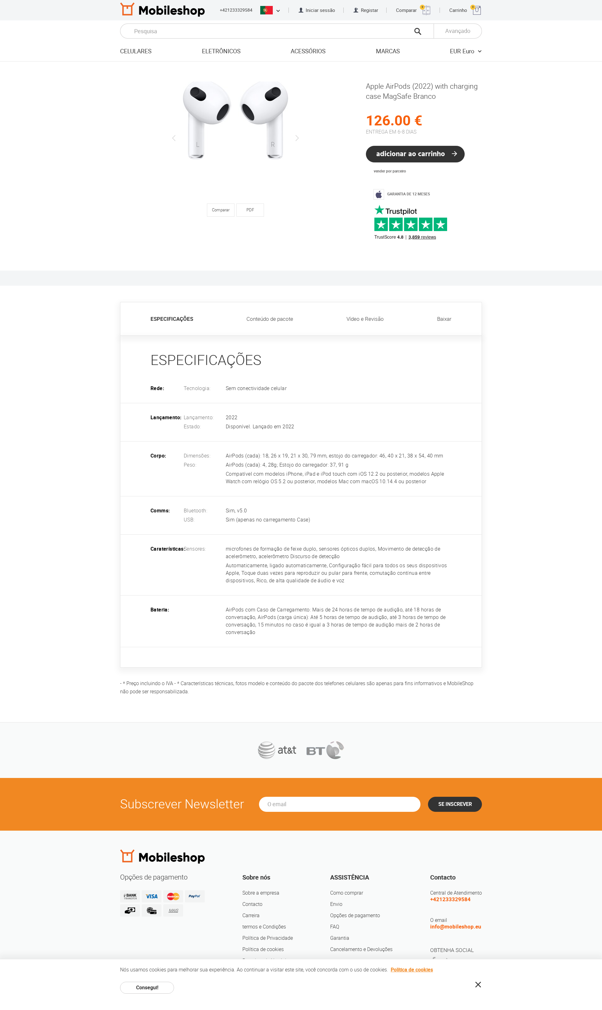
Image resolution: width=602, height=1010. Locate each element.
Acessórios (308, 51)
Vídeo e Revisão (365, 319)
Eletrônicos (221, 51)
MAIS (173, 910)
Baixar (444, 319)
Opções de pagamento (355, 915)
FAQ (334, 927)
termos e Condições (264, 927)
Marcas (388, 51)
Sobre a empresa (260, 893)
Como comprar (346, 893)
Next (297, 138)
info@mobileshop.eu (455, 926)
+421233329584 (236, 10)
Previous (174, 138)
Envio (336, 904)
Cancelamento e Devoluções (361, 949)
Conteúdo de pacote (269, 319)
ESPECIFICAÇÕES (171, 319)
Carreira (251, 915)
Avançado (457, 31)
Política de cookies (263, 949)
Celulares (135, 51)
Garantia (339, 938)
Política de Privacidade (267, 938)
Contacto (252, 904)
